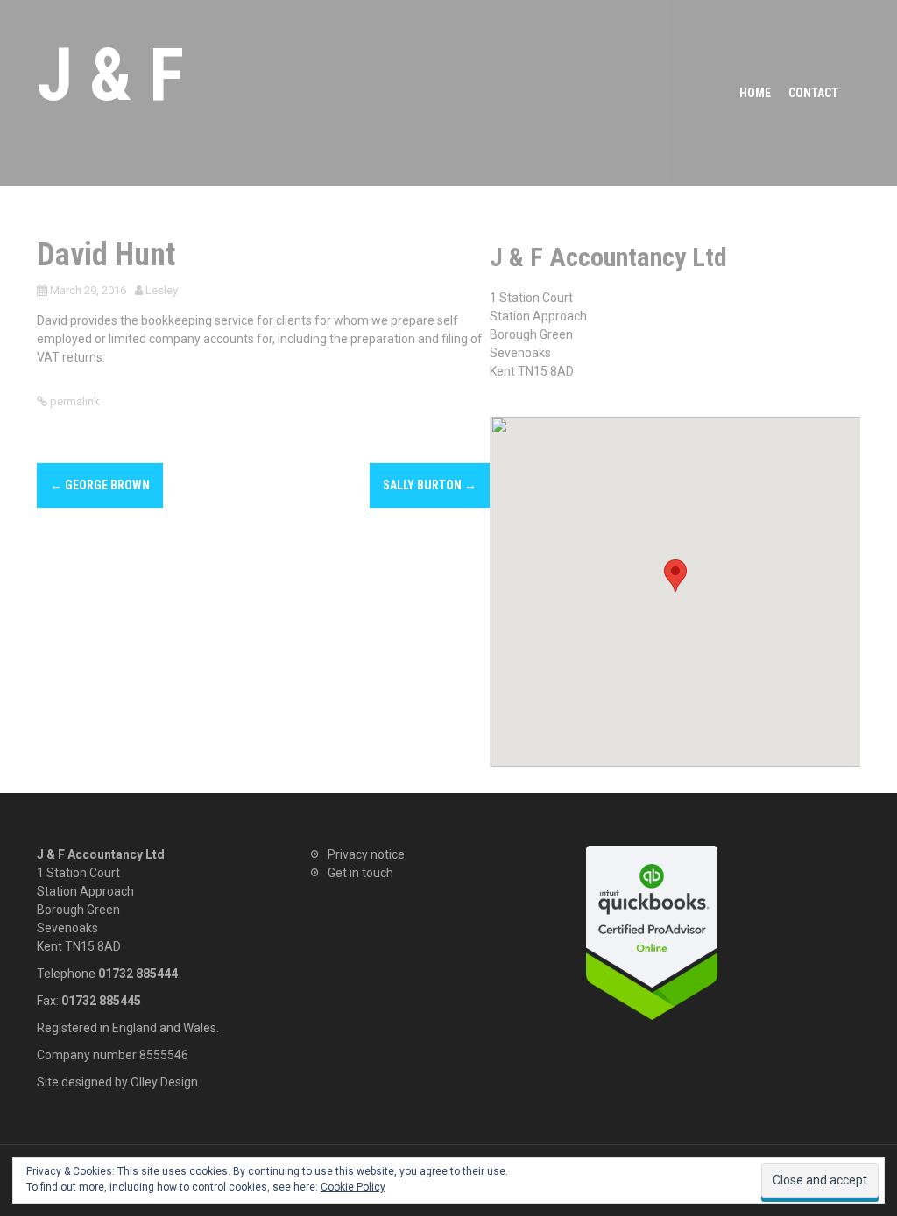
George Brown (100, 485)
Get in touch (360, 873)
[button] (675, 575)
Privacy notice (366, 854)
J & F (110, 75)
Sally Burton (430, 485)
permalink (73, 401)
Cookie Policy (353, 1187)
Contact (813, 93)
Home (755, 93)
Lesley (161, 290)
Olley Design (164, 1082)
